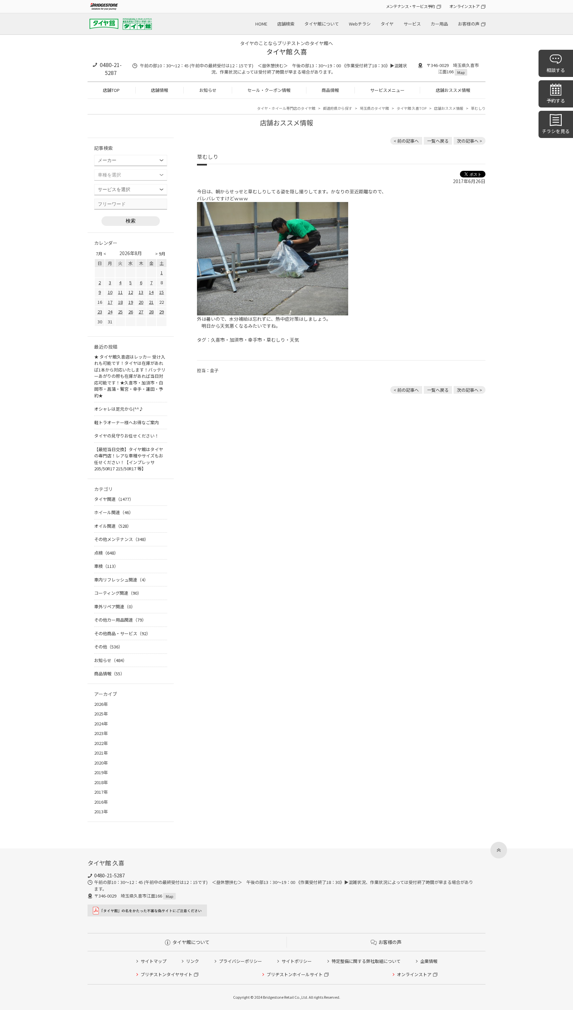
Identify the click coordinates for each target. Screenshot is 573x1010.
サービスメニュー (387, 90)
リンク (192, 961)
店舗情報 (159, 90)
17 (110, 302)
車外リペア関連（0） (114, 606)
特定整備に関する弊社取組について (366, 961)
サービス (412, 24)
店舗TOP (111, 90)
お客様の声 (468, 24)
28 (151, 311)
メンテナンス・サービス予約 (410, 6)
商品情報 (330, 90)
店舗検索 (285, 24)
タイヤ (387, 24)
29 (161, 311)
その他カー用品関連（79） (120, 620)
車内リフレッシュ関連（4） (121, 579)
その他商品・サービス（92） (122, 633)
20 (141, 302)
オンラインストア (464, 6)
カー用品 (439, 24)
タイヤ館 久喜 (286, 51)
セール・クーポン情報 (268, 90)
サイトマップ (153, 961)
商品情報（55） (109, 673)
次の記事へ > (469, 141)
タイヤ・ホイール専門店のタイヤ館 (286, 108)
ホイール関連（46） (113, 512)
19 (130, 302)
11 (120, 292)
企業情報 (428, 961)
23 (99, 311)
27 (141, 311)
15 (161, 292)
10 (110, 292)
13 (141, 292)
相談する (555, 70)
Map (461, 72)
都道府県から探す (337, 108)
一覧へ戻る (438, 141)
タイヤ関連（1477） (114, 499)
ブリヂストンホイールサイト (295, 974)
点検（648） (106, 553)
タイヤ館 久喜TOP (411, 108)
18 (120, 302)
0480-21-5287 (111, 69)
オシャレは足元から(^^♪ (118, 409)
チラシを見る (556, 131)
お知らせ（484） (110, 660)
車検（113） (106, 566)
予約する (555, 100)
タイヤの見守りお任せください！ (126, 436)
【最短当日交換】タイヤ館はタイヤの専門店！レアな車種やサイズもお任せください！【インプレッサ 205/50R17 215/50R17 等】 (128, 459)
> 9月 (160, 253)
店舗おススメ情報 (453, 90)
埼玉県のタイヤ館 (374, 108)
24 (110, 311)
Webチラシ (360, 24)
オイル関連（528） (112, 526)
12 (130, 292)
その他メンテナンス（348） (121, 539)
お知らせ (208, 90)
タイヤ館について (321, 24)
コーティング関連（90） (118, 593)
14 (151, 292)
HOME (261, 24)
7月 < (101, 253)
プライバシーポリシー (240, 961)
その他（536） (108, 646)
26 (130, 311)
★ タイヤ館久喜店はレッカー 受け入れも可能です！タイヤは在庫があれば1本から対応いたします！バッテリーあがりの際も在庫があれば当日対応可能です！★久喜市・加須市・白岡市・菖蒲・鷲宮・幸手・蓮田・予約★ (129, 376)
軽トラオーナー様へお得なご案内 (126, 422)
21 (151, 302)
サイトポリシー (297, 961)
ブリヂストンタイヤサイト (166, 974)
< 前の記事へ (406, 141)
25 (120, 311)
